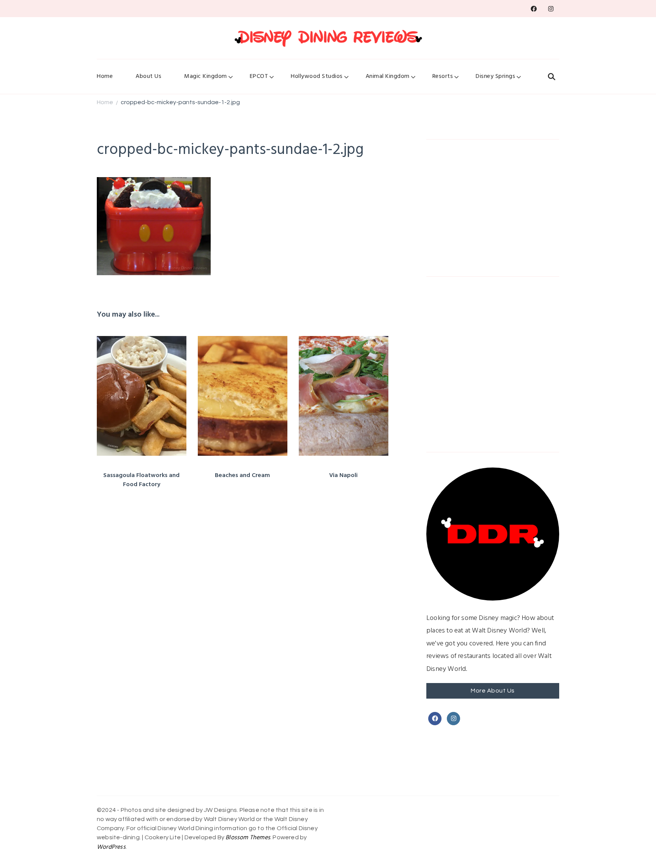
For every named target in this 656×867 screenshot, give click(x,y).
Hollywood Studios (317, 76)
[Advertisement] (492, 208)
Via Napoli (343, 475)
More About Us (493, 691)
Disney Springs (495, 76)
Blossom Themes (248, 837)
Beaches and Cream (242, 475)
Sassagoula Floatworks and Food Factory (141, 480)
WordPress (111, 847)
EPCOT (259, 76)
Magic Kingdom (205, 76)
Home (105, 76)
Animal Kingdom (388, 76)
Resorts (442, 76)
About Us (148, 76)
